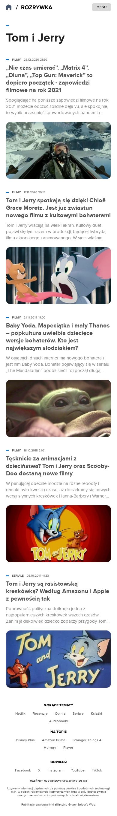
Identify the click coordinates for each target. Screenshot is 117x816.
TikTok (97, 770)
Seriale (78, 713)
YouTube (78, 770)
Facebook (23, 770)
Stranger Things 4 (87, 740)
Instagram (56, 770)
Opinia (60, 713)
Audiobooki (58, 721)
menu (101, 7)
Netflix (20, 713)
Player (68, 747)
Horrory (50, 747)
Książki (96, 713)
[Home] (34, 7)
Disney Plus (25, 740)
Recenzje (40, 713)
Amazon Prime (53, 740)
